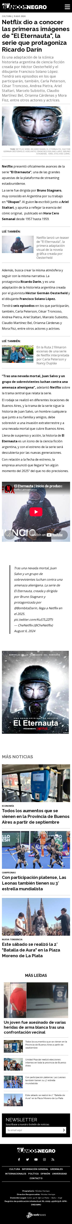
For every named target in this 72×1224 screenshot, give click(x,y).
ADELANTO (30, 151)
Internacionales (15, 1174)
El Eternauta (20, 172)
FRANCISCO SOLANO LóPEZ (49, 151)
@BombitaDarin (25, 608)
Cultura (14, 1169)
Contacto (36, 1178)
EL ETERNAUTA (53, 149)
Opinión (45, 1174)
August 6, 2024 (24, 631)
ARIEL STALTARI (55, 154)
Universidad (59, 1174)
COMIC (67, 154)
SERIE (27, 149)
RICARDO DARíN (38, 149)
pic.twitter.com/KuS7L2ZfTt (33, 619)
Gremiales (56, 1169)
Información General (35, 1169)
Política (33, 1174)
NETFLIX (20, 149)
